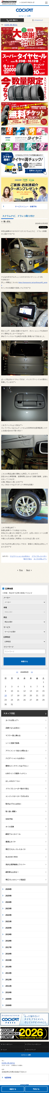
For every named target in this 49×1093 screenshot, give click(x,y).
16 (6, 695)
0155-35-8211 (11, 25)
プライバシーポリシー (34, 1044)
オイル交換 (10, 827)
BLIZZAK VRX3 (12, 857)
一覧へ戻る (6, 221)
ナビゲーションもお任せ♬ (20, 556)
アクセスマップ (38, 20)
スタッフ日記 (9, 713)
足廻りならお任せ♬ (13, 728)
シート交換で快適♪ (13, 743)
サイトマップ (31, 1050)
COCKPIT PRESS (26, 2)
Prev (21, 570)
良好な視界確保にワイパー (16, 864)
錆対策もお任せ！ (12, 872)
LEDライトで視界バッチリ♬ (16, 773)
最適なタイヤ (11, 842)
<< (17, 672)
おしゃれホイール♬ (13, 781)
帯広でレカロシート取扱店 (16, 880)
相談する (13, 1089)
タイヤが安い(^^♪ (40, 559)
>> (32, 672)
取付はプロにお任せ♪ (13, 804)
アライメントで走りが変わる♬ (17, 751)
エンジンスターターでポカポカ (17, 796)
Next (28, 570)
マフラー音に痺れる (13, 735)
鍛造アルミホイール (13, 834)
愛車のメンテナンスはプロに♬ (17, 766)
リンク (4, 1050)
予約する (36, 1089)
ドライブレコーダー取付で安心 (17, 789)
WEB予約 (9, 819)
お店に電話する (13, 20)
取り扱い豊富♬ (11, 811)
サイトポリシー (7, 1044)
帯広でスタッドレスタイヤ (16, 849)
